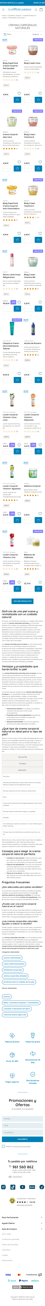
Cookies (5, 1255)
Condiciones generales (10, 1239)
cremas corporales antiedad (15, 976)
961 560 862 (22, 1167)
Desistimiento (7, 1260)
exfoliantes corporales (13, 970)
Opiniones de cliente (24, 1205)
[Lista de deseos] (19, 93)
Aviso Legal (6, 1234)
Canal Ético (6, 1250)
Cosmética (11, 15)
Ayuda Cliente (8, 1223)
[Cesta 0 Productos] (41, 10)
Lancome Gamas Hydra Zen (15, 1015)
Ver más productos (22, 601)
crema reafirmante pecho (14, 964)
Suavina (7, 997)
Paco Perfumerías (10, 1217)
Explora (19, 15)
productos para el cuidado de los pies (19, 982)
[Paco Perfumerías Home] (19, 9)
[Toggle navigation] (3, 9)
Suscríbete (22, 1139)
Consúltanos (17, 1176)
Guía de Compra (9, 1229)
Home (4, 15)
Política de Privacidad (10, 1244)
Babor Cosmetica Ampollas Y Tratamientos (21, 1003)
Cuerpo (4, 18)
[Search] (35, 9)
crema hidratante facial (22, 917)
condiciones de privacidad (21, 1146)
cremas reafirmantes (12, 958)
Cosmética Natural (29, 15)
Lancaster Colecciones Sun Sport (17, 1009)
